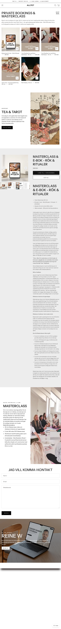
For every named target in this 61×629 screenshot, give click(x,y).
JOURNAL (35, 582)
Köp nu (46, 177)
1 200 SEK (37, 54)
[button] (55, 5)
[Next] (25, 168)
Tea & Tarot (7, 127)
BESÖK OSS (35, 575)
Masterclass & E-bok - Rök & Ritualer (10, 53)
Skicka (6, 513)
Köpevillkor (5, 582)
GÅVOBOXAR (36, 577)
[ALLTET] (30, 5)
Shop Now (57, 12)
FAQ (3, 577)
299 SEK (7, 54)
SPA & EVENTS (36, 580)
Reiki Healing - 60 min (26, 82)
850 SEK (37, 82)
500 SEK (56, 54)
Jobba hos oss (5, 575)
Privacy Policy (5, 585)
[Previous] (4, 168)
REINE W (5, 548)
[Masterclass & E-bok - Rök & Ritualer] (3, 185)
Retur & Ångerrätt (7, 580)
